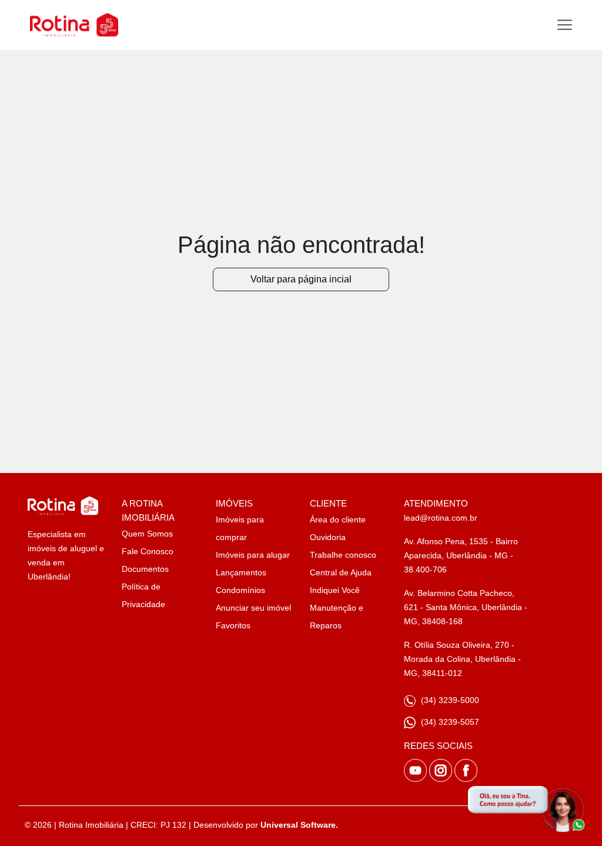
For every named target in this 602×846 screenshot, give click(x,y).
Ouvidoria (328, 537)
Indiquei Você (335, 590)
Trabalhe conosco (343, 554)
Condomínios (240, 590)
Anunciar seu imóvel (253, 607)
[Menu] (564, 25)
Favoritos (233, 625)
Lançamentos (241, 572)
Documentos (145, 569)
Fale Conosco (147, 551)
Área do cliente (338, 519)
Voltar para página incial (301, 279)
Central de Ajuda (341, 572)
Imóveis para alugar (253, 554)
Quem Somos (147, 533)
